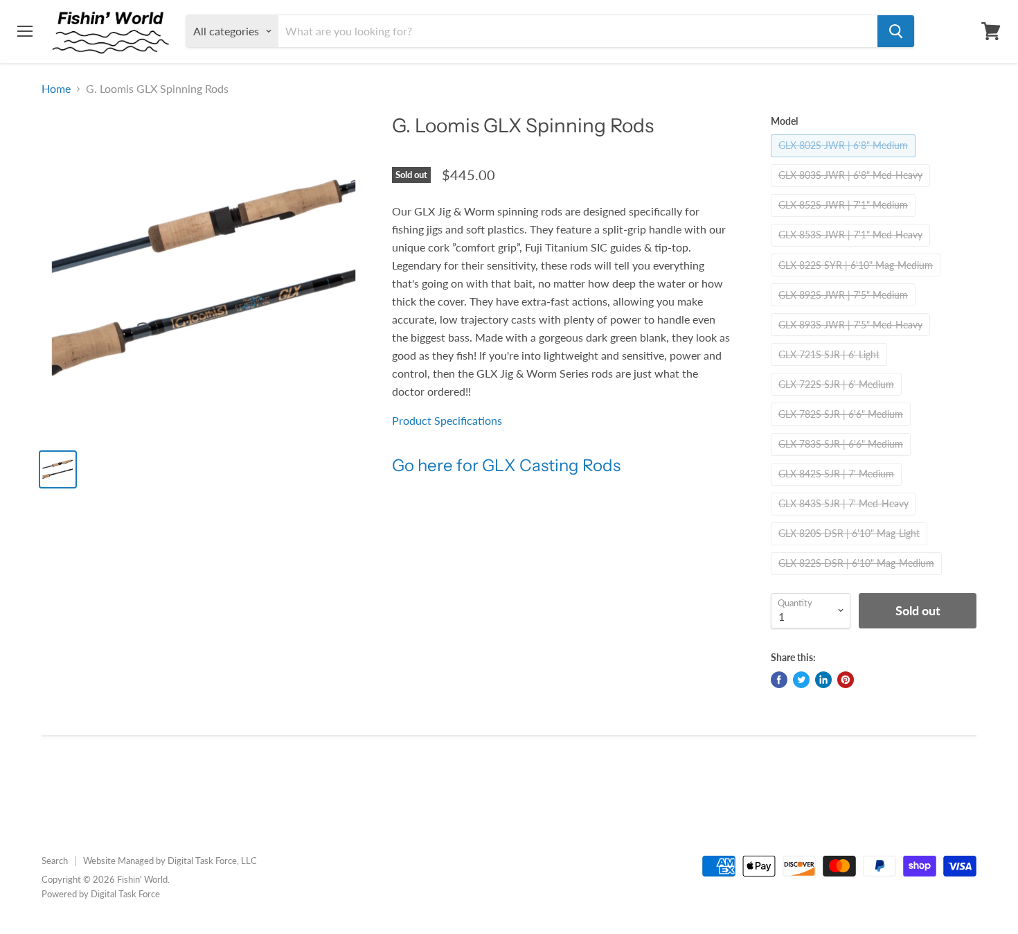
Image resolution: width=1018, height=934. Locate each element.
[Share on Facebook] (779, 679)
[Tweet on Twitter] (801, 679)
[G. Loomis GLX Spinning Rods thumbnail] (57, 469)
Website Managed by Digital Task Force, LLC (170, 860)
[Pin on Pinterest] (845, 679)
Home (56, 88)
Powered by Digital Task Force (101, 893)
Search (55, 860)
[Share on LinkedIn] (823, 679)
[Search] (895, 31)
